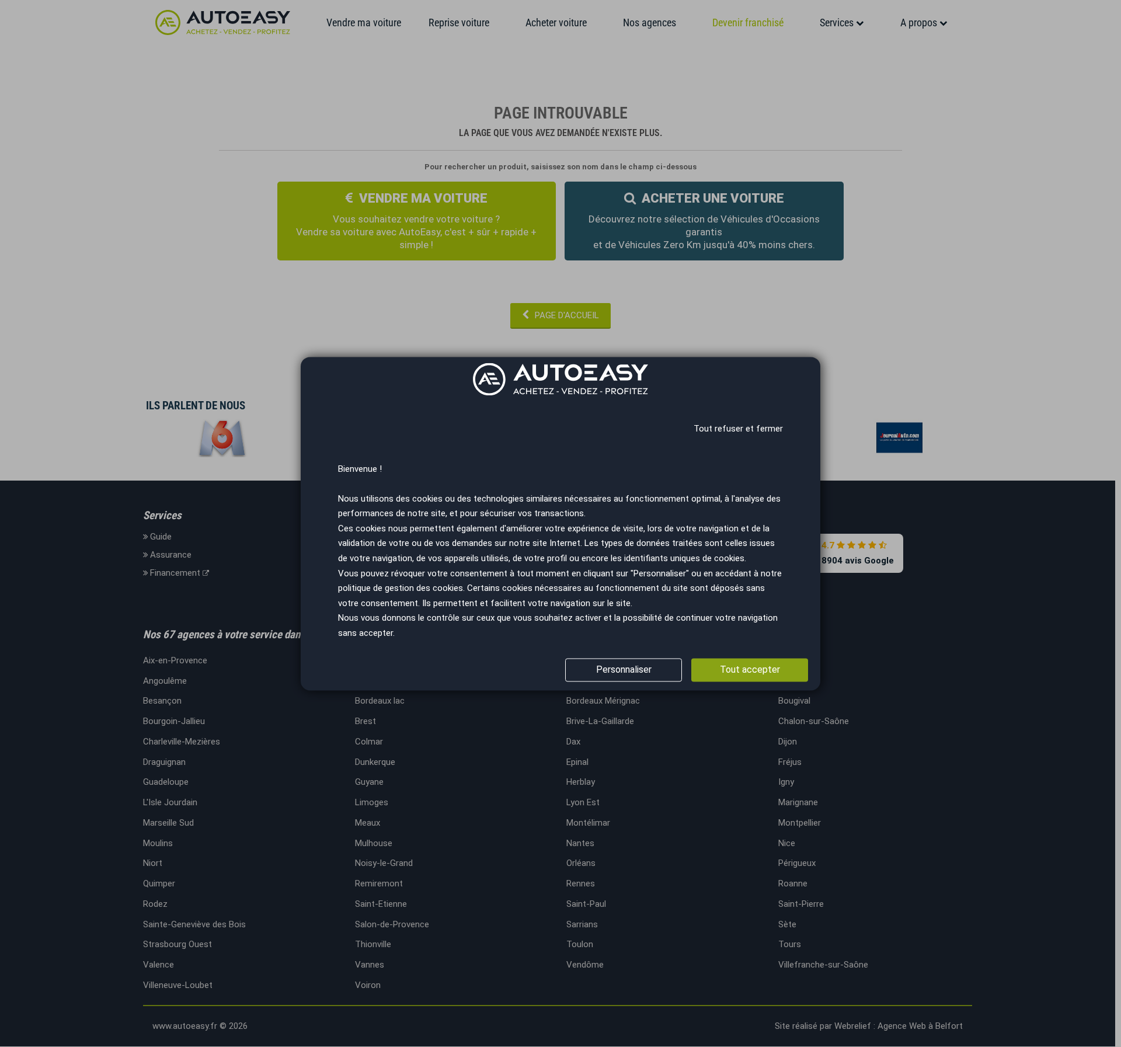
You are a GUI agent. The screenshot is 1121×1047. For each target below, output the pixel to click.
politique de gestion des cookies (400, 588)
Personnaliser (624, 669)
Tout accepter (750, 669)
